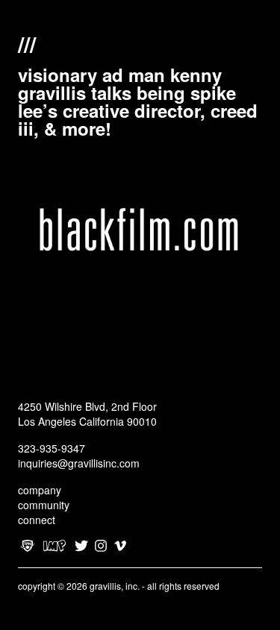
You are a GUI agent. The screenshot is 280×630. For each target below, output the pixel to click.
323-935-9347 (51, 448)
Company (39, 489)
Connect (36, 519)
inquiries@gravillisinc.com (79, 463)
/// (27, 42)
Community (43, 504)
